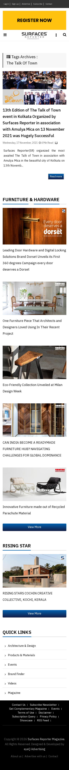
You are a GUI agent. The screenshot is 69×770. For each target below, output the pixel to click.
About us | (17, 756)
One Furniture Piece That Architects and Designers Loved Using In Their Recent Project (32, 327)
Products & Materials (21, 655)
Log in (6, 4)
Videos (12, 683)
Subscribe (37, 4)
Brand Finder (16, 674)
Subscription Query (23, 716)
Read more (56, 177)
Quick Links (17, 633)
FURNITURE (15, 201)
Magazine (14, 693)
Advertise (26, 4)
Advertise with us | (36, 756)
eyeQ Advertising (34, 749)
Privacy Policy (48, 716)
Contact (48, 4)
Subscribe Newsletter (43, 705)
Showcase (26, 720)
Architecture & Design (22, 646)
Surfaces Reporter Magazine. (46, 739)
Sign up (15, 4)
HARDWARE (46, 201)
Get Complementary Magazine (28, 709)
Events (12, 664)
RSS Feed (43, 720)
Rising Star (17, 547)
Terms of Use (26, 713)
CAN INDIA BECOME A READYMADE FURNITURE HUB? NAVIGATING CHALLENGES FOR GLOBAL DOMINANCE (32, 449)
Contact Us (18, 705)
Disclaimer (45, 713)
